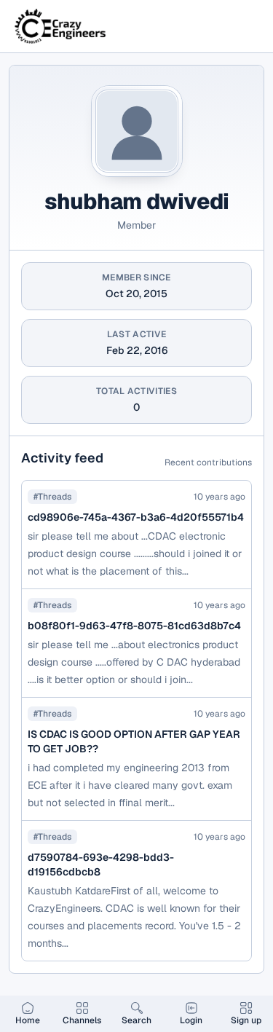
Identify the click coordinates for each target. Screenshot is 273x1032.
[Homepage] (61, 26)
